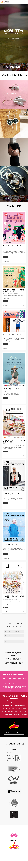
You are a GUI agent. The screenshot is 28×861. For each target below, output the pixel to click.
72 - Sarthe (10, 641)
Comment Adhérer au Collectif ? (14, 38)
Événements (11, 249)
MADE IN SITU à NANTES (12, 493)
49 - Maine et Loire (12, 635)
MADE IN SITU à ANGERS (13, 544)
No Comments (16, 249)
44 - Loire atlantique (13, 631)
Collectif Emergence (7, 249)
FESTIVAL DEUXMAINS (12, 334)
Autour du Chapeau (12, 388)
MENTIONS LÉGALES (14, 840)
